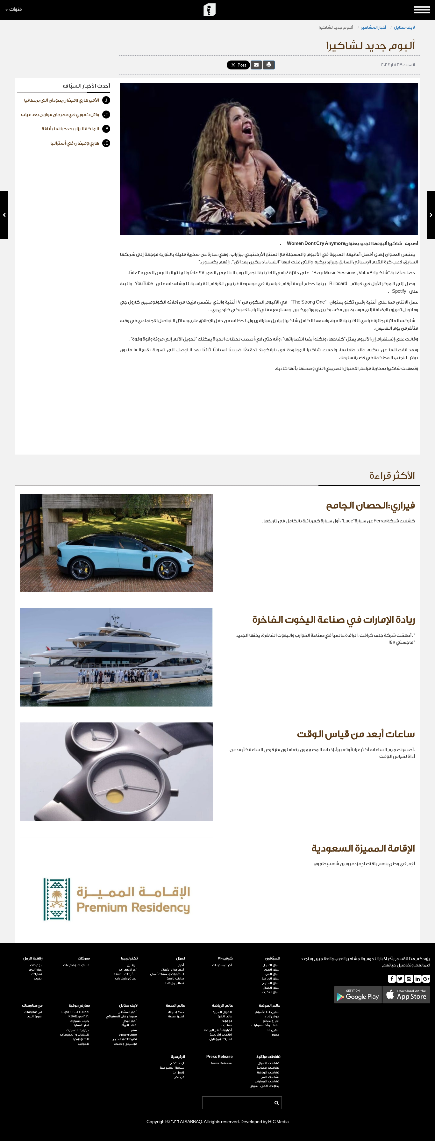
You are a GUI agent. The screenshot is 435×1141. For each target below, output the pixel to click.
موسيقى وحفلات (125, 1043)
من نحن (179, 1077)
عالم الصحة (175, 1005)
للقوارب (83, 1043)
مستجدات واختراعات (76, 965)
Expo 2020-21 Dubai (75, 1012)
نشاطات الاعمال (268, 1063)
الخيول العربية (222, 1012)
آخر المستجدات (222, 965)
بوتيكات (36, 965)
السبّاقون (272, 958)
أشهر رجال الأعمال (172, 969)
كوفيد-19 (225, 958)
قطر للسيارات (80, 1025)
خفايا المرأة (129, 1025)
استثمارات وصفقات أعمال (167, 974)
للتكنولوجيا (81, 1039)
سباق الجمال (271, 987)
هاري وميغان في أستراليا (79, 143)
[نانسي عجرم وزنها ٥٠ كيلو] (431, 215)
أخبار (181, 965)
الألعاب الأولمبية (221, 1034)
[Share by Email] (256, 64)
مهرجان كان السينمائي (121, 1016)
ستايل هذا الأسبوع (267, 1012)
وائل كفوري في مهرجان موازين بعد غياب (64, 114)
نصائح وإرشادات (173, 983)
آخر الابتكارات (128, 969)
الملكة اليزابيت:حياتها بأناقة (75, 129)
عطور (275, 1034)
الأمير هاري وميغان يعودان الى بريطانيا (66, 100)
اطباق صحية (176, 1016)
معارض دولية (79, 1005)
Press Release (219, 1057)
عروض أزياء (272, 1016)
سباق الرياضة (270, 978)
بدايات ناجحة (175, 978)
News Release (221, 1063)
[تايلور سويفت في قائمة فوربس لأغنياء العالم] (4, 215)
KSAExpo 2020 (78, 1016)
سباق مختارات (270, 992)
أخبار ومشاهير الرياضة (218, 1030)
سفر (134, 1030)
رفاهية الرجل (33, 958)
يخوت (38, 978)
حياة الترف (35, 969)
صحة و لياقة (176, 1012)
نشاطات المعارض (267, 1081)
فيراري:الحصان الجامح (370, 505)
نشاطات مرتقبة (268, 1057)
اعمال (180, 958)
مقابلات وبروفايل (220, 1039)
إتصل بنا (178, 1072)
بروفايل (132, 965)
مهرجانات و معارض (124, 1039)
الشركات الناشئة (125, 974)
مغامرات (226, 1025)
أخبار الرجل (130, 1021)
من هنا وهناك (32, 1005)
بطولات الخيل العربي (264, 1085)
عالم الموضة (269, 1005)
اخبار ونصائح (271, 1021)
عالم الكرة (225, 1016)
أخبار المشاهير (373, 27)
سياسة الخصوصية (172, 1067)
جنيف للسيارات (79, 1021)
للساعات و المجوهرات (74, 1034)
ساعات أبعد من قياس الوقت (356, 734)
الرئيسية (178, 1057)
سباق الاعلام (271, 969)
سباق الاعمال (270, 965)
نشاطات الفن (269, 1077)
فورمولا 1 (226, 1021)
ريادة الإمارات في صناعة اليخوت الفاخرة (333, 619)
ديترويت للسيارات (77, 1030)
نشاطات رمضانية (268, 1067)
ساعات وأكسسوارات (265, 1025)
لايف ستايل (404, 27)
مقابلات (36, 974)
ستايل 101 (273, 1030)
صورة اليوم (34, 1016)
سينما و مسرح (128, 1034)
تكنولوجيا (129, 958)
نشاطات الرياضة (268, 1072)
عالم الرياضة (222, 1005)
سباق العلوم (270, 983)
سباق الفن (272, 974)
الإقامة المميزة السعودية (363, 848)
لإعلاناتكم (177, 1063)
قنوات (15, 9)
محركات (84, 958)
